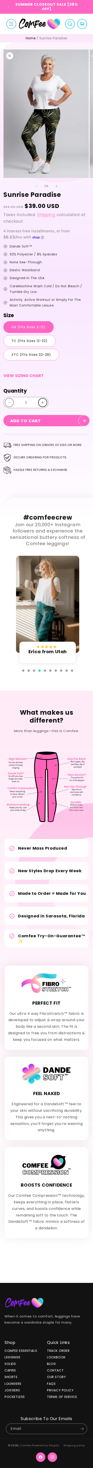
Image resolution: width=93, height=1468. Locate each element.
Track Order (58, 1350)
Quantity (15, 390)
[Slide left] (37, 186)
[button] (11, 24)
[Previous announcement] (8, 7)
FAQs (51, 1383)
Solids (10, 1364)
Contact (55, 1370)
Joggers (12, 1390)
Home (31, 38)
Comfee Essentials (21, 1350)
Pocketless (15, 1397)
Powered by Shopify (45, 1445)
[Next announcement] (85, 7)
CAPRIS (10, 1370)
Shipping (46, 214)
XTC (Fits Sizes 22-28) (31, 354)
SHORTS (11, 1377)
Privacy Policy (60, 1390)
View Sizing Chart (23, 375)
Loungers (13, 1383)
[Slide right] (56, 186)
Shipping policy (74, 1445)
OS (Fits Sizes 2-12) (29, 327)
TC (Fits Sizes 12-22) (30, 341)
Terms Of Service (62, 1397)
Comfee (25, 1445)
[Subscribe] (82, 1428)
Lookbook (56, 1357)
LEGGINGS (13, 1357)
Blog (51, 1364)
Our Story (56, 1377)
